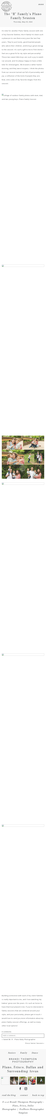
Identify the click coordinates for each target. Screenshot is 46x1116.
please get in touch (32, 1014)
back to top (38, 1095)
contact (24, 1095)
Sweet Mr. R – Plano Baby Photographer (19, 1039)
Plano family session (27, 31)
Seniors (12, 1053)
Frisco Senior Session (34, 1043)
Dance (35, 1053)
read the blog (9, 1095)
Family (23, 1053)
